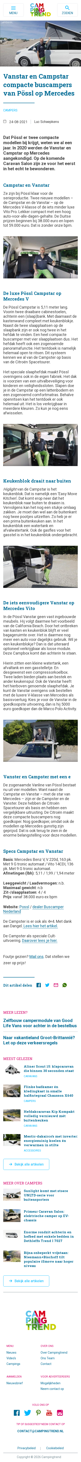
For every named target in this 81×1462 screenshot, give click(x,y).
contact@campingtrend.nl (40, 1431)
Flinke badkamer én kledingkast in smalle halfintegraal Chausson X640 (40, 1094)
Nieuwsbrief (14, 1383)
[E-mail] (56, 986)
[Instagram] (60, 1413)
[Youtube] (49, 1413)
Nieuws (11, 1352)
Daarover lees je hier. (39, 940)
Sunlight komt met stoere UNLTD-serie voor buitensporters (40, 1196)
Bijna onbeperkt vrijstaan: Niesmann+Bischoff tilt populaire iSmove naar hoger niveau (40, 1259)
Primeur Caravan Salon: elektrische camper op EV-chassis (40, 1216)
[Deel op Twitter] (47, 986)
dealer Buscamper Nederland (33, 909)
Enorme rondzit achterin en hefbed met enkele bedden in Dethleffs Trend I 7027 (40, 1237)
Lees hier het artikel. (40, 926)
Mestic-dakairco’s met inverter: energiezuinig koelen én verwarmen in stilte (40, 1143)
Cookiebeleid (55, 1448)
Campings (13, 1364)
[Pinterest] (38, 1413)
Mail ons (36, 956)
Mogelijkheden (50, 1383)
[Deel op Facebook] (39, 986)
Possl (24, 907)
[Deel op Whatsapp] (64, 986)
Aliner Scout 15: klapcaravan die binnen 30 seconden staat (40, 1071)
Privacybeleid (26, 1448)
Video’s (11, 1358)
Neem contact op (52, 1389)
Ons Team (48, 1358)
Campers (10, 110)
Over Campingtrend (54, 1352)
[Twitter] (27, 1413)
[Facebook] (17, 1413)
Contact (46, 1364)
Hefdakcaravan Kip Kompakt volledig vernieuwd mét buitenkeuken (40, 1118)
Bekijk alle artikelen (29, 1164)
